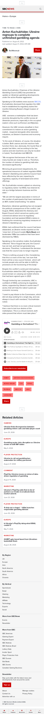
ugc (28, 389)
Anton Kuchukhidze (23, 378)
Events (4, 620)
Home (5, 16)
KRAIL (29, 383)
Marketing (5, 597)
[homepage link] (8, 9)
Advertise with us (8, 696)
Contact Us (6, 693)
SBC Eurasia (6, 658)
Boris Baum (9, 383)
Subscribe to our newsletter (15, 368)
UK (3, 559)
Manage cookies (28, 691)
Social (4, 610)
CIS (21, 383)
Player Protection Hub (10, 655)
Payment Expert (8, 639)
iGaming (5, 594)
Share (37, 50)
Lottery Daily (6, 649)
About (4, 691)
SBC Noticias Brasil (9, 646)
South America (7, 571)
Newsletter (6, 623)
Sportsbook (6, 588)
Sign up (7, 684)
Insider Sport (7, 652)
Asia (3, 565)
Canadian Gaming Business (12, 668)
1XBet (6, 378)
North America (7, 568)
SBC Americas (7, 633)
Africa (4, 574)
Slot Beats (6, 661)
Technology (6, 603)
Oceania (5, 577)
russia (7, 389)
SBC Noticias (7, 643)
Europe (13, 16)
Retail (4, 591)
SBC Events (6, 664)
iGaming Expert (7, 636)
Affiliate (5, 600)
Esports (5, 606)
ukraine (7, 395)
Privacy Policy (27, 693)
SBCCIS (18, 389)
